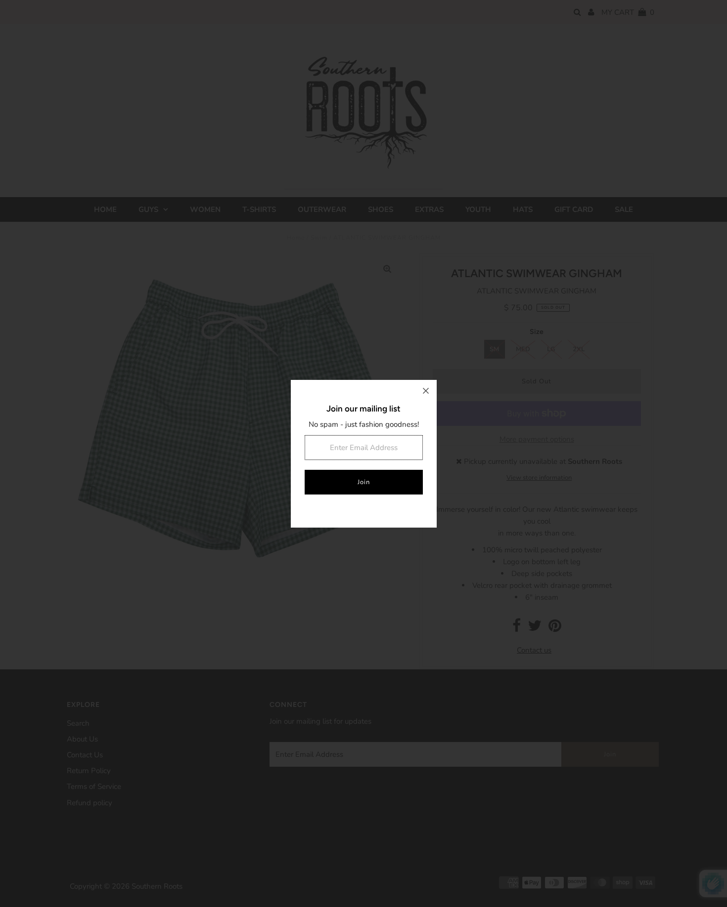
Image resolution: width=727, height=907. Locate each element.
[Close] (426, 391)
